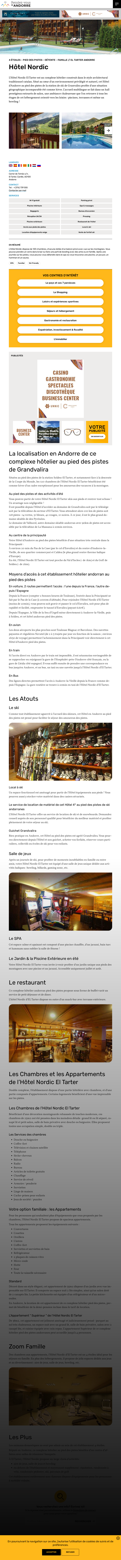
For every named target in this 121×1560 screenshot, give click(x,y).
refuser (70, 1552)
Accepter (51, 1552)
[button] (118, 1538)
